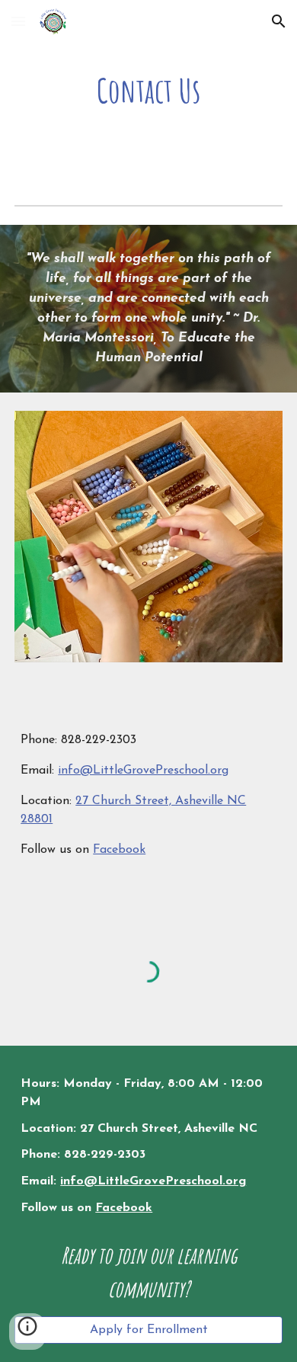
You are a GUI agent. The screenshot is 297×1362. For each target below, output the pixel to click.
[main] (148, 90)
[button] (18, 21)
